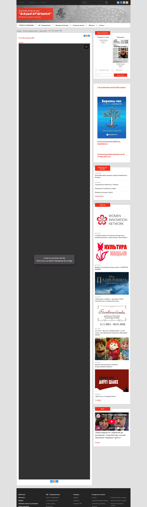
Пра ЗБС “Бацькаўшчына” (52, 497)
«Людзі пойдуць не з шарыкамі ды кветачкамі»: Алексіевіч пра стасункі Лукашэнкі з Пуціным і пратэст (110, 435)
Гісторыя (94, 497)
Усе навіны (98, 400)
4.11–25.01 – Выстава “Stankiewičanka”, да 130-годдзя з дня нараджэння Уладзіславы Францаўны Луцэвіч (111, 333)
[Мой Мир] (89, 36)
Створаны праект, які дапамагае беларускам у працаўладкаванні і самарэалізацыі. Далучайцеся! (111, 236)
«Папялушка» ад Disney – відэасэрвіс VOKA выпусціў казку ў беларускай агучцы (109, 300)
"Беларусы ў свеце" (104, 70)
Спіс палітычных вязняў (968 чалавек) (111, 87)
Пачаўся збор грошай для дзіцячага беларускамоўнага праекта (106, 365)
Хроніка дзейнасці (50, 503)
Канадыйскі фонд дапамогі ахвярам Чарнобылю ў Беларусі (111, 176)
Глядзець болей (99, 196)
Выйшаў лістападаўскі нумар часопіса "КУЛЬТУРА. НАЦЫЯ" (111, 268)
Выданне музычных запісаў (104, 192)
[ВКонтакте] (84, 36)
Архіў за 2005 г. (43, 31)
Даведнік (76, 497)
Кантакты (43, 2)
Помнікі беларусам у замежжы (118, 497)
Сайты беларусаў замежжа (98, 503)
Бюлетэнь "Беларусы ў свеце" (30, 31)
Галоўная (21, 2)
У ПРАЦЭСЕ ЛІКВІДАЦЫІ (26, 25)
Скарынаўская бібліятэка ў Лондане (106, 184)
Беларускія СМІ (78, 503)
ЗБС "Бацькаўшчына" (44, 25)
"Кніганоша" (119, 70)
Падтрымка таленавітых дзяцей (105, 188)
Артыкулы (76, 500)
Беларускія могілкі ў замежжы (118, 500)
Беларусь (101, 25)
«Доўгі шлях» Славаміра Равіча (105, 396)
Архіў (103, 42)
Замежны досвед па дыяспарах (28, 503)
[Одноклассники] (87, 36)
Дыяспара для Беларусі (62, 25)
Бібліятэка (32, 2)
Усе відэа (97, 442)
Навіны (20, 500)
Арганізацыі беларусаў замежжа (100, 500)
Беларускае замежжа (78, 25)
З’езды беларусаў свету (52, 500)
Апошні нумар (103, 40)
